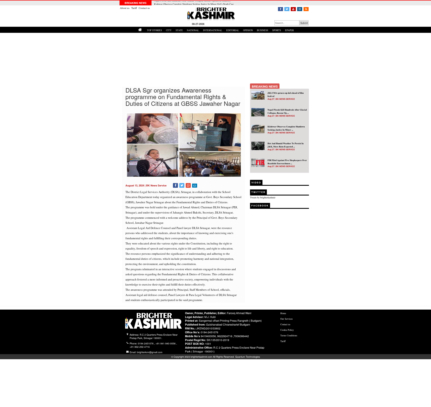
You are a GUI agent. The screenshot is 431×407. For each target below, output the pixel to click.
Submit (304, 23)
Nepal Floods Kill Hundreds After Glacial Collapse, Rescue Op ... (287, 111)
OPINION (248, 30)
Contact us (144, 8)
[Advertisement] (215, 58)
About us (125, 8)
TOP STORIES (154, 30)
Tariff (134, 8)
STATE (179, 30)
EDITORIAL (232, 30)
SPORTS (276, 30)
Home (283, 313)
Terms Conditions (288, 335)
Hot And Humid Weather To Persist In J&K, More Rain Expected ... (286, 145)
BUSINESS (262, 30)
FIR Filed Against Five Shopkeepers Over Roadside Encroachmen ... (287, 161)
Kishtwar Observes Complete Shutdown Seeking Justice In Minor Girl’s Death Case (194, 3)
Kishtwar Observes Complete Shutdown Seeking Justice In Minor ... (286, 128)
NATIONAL (193, 30)
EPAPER (289, 30)
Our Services (286, 318)
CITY (169, 30)
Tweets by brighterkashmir (262, 197)
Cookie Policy (287, 329)
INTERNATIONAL (212, 30)
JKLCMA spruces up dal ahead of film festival (286, 94)
